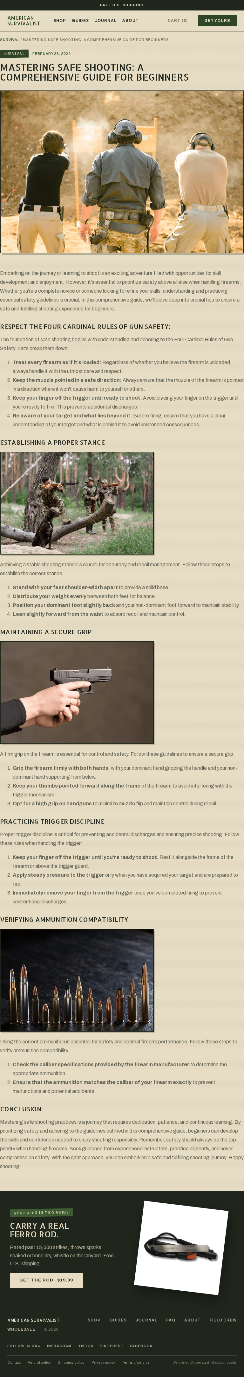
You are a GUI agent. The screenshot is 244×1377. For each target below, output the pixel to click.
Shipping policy (71, 1362)
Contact (14, 1362)
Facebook (141, 1346)
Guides (80, 21)
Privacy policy (103, 1362)
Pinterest (112, 1346)
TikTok (86, 1346)
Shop (59, 21)
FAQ (170, 1320)
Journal (106, 21)
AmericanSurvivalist (24, 20)
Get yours (217, 20)
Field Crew (223, 1320)
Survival (10, 40)
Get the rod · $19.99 (46, 1280)
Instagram (59, 1346)
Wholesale (21, 1329)
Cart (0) (178, 21)
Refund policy (39, 1362)
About (130, 21)
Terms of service (136, 1362)
